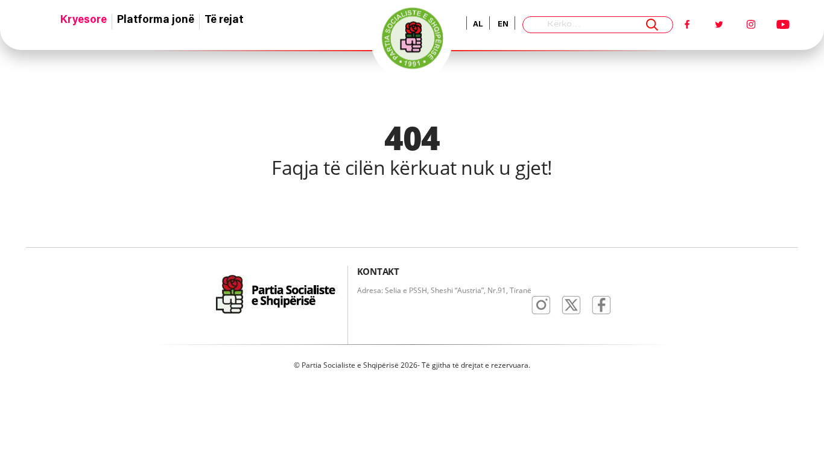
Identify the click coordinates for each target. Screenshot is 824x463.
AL (478, 24)
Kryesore (83, 20)
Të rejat (224, 20)
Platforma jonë (155, 20)
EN (502, 24)
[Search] (652, 25)
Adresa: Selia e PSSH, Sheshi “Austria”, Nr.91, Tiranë (444, 290)
